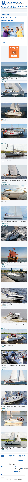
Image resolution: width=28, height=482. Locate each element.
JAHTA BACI (3, 328)
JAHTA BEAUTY (3, 369)
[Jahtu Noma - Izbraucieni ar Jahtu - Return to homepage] (3, 3)
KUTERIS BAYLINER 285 (5, 307)
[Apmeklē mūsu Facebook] (19, 471)
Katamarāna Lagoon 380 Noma (22, 461)
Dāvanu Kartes (11, 7)
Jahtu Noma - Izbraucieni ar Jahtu (14, 2)
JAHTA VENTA (3, 348)
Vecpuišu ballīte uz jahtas (7, 20)
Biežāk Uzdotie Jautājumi (12, 464)
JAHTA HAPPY (3, 81)
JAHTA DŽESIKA (3, 143)
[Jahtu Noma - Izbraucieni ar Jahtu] (5, 457)
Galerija (18, 6)
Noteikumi (11, 480)
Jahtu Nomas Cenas (11, 457)
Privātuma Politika (8, 480)
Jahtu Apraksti (14, 7)
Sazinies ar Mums (15, 480)
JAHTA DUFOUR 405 (4, 225)
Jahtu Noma (2, 7)
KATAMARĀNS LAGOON (5, 102)
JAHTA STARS (3, 122)
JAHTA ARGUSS (3, 410)
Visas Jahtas (5, 7)
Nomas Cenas (8, 7)
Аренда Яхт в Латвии (20, 480)
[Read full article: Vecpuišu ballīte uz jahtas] (14, 29)
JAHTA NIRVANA (4, 266)
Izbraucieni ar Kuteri (20, 457)
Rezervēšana (22, 6)
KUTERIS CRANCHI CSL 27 (5, 287)
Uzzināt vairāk (3, 42)
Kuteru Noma (19, 456)
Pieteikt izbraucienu (5, 79)
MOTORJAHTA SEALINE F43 (5, 184)
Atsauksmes (10, 463)
